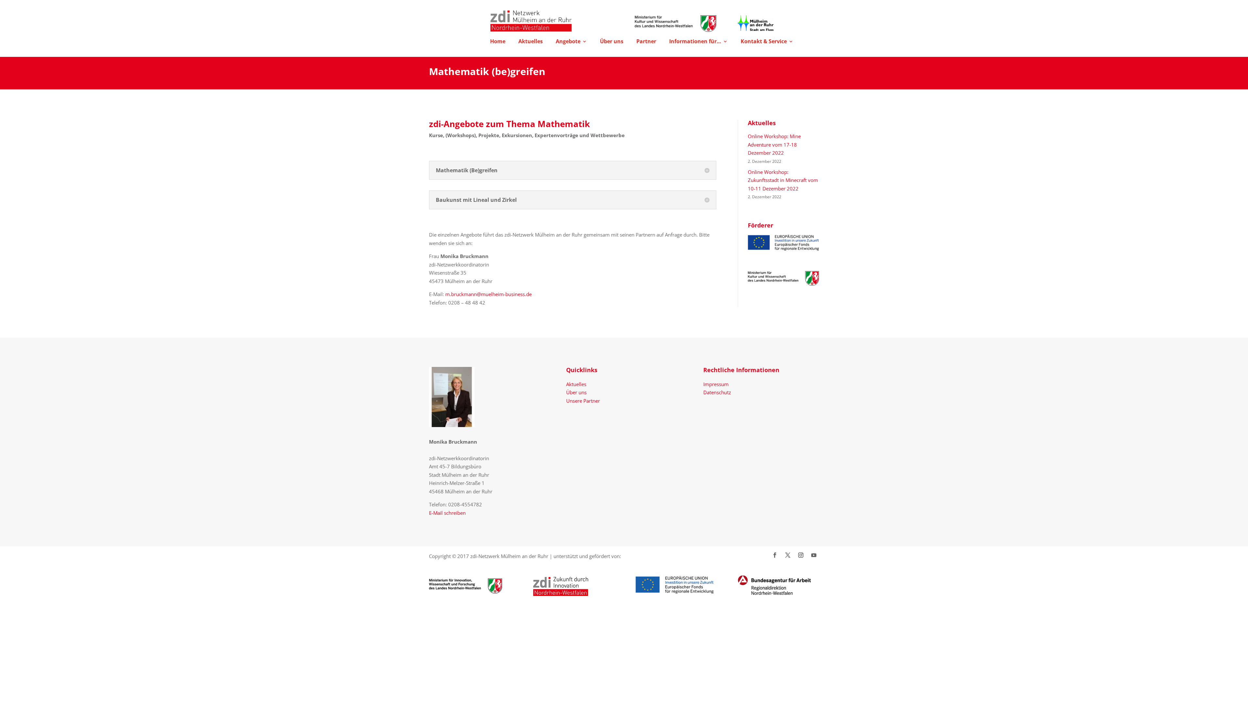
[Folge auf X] (788, 555)
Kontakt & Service (764, 42)
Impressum (716, 384)
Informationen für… (695, 42)
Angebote (568, 42)
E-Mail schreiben (447, 513)
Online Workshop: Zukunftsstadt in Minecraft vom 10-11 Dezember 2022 (783, 180)
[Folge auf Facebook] (775, 555)
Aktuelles (530, 42)
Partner (646, 42)
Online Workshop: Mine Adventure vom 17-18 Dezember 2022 (774, 144)
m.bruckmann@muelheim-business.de (488, 294)
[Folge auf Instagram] (801, 555)
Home (497, 42)
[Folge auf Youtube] (814, 555)
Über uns (611, 42)
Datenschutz (717, 392)
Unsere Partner (583, 400)
